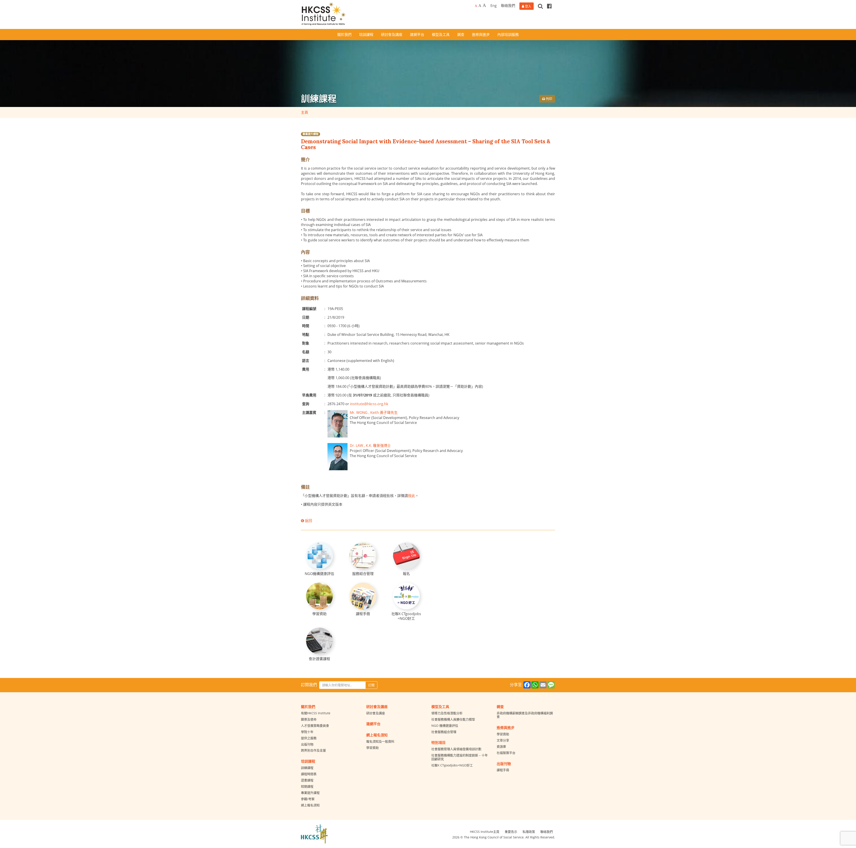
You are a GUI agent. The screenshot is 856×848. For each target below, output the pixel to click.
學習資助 (372, 747)
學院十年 (307, 732)
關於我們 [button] (344, 34)
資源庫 (501, 746)
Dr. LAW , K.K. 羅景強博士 (370, 445)
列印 (548, 99)
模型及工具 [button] (441, 34)
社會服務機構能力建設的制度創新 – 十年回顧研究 (459, 757)
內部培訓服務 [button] (508, 34)
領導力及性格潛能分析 (447, 713)
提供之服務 (309, 738)
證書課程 (307, 780)
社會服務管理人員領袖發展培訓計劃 (456, 749)
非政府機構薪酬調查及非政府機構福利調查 (525, 715)
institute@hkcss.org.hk (369, 403)
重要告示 (511, 832)
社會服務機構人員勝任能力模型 (453, 719)
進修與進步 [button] (481, 34)
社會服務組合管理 (443, 732)
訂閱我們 (309, 684)
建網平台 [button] (417, 34)
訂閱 (371, 685)
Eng (493, 5)
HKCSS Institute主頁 (484, 832)
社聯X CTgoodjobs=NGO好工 (452, 765)
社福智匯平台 (506, 753)
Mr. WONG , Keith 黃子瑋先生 (374, 412)
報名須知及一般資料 (380, 741)
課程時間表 (309, 774)
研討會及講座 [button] (391, 34)
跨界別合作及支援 (313, 750)
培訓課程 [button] (366, 34)
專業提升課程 (310, 134)
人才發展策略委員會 (315, 725)
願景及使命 (309, 719)
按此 (411, 495)
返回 (308, 520)
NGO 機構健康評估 (444, 725)
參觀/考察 (308, 799)
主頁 (304, 112)
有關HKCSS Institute (315, 713)
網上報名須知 (310, 805)
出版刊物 (307, 744)
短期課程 (307, 786)
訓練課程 (307, 768)
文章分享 (503, 740)
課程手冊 (503, 770)
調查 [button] (460, 34)
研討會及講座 (375, 713)
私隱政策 (529, 832)
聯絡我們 (508, 5)
